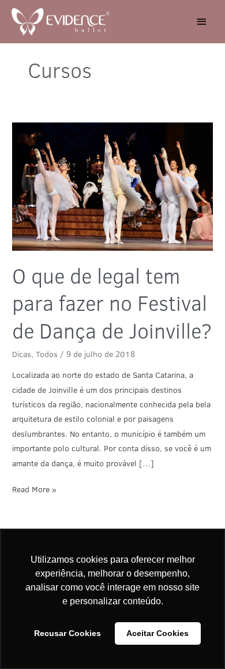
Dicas (21, 354)
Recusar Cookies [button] (67, 633)
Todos (47, 354)
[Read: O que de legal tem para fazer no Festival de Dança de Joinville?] (112, 186)
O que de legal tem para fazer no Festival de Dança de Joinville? (112, 303)
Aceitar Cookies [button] (157, 633)
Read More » (34, 488)
